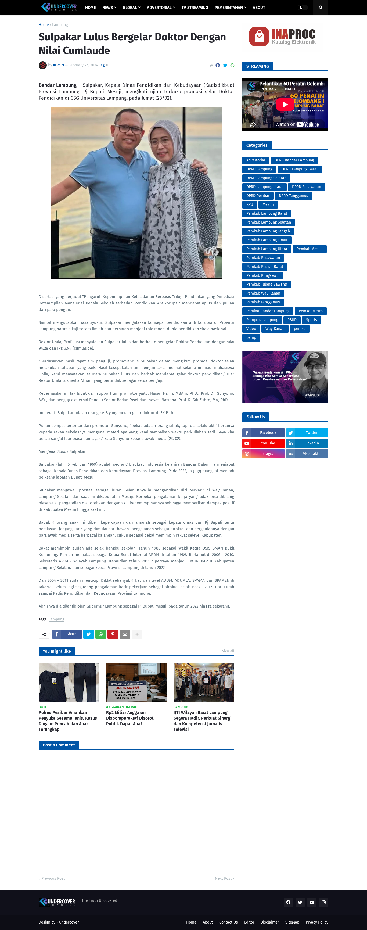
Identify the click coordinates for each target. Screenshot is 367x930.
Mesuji (268, 204)
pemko (299, 328)
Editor (249, 922)
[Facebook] (217, 65)
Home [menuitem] (90, 7)
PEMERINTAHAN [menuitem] (229, 7)
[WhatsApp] (232, 65)
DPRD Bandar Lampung (294, 160)
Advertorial (255, 160)
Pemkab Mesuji (310, 249)
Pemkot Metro (311, 311)
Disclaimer (270, 922)
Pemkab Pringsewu (262, 275)
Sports (311, 320)
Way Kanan (275, 328)
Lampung (60, 25)
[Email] (125, 634)
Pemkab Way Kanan (263, 293)
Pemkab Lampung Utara (266, 249)
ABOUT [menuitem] (259, 7)
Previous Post (53, 878)
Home (44, 25)
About (208, 922)
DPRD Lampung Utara (264, 187)
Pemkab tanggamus (263, 302)
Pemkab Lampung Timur (266, 240)
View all (228, 651)
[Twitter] (225, 65)
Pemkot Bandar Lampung (267, 311)
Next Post (223, 878)
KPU (249, 204)
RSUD (292, 320)
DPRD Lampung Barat (300, 169)
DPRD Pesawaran (306, 187)
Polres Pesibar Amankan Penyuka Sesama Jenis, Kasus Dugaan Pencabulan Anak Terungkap (68, 721)
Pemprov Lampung (262, 320)
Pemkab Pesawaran (263, 258)
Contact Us (228, 922)
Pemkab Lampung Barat (266, 213)
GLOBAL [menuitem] (130, 7)
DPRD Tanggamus (293, 195)
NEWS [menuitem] (107, 7)
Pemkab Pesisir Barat (264, 266)
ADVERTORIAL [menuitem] (159, 7)
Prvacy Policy (317, 922)
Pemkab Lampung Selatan (268, 222)
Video (251, 328)
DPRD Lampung (259, 169)
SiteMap (292, 922)
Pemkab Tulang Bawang (266, 284)
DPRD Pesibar (257, 195)
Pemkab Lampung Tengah (268, 231)
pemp (251, 337)
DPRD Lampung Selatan (266, 178)
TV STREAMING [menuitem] (195, 7)
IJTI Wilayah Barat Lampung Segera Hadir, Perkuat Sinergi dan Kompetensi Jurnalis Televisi (203, 721)
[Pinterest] (112, 634)
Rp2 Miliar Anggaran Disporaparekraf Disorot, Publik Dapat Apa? (130, 718)
